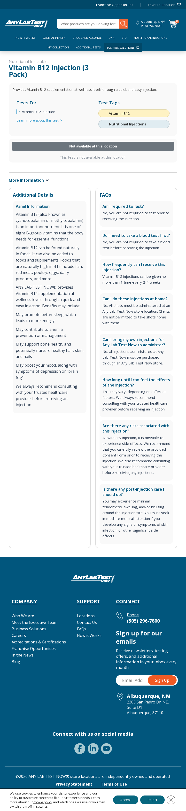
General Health (54, 37)
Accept (125, 799)
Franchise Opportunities (114, 4)
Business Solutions (120, 47)
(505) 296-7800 (151, 26)
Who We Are (23, 615)
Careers (19, 635)
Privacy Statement (74, 784)
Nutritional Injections (150, 37)
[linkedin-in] (93, 748)
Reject (152, 799)
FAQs (81, 629)
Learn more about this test (37, 120)
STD (124, 37)
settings (42, 806)
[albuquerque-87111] (26, 23)
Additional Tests (88, 47)
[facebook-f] (79, 748)
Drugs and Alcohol (87, 37)
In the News (22, 655)
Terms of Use (114, 784)
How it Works (89, 635)
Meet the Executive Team (34, 622)
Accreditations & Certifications (39, 642)
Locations (86, 615)
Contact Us (87, 622)
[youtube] (106, 748)
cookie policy (42, 802)
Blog (16, 661)
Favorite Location (161, 4)
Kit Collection (58, 47)
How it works (25, 37)
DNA (111, 37)
